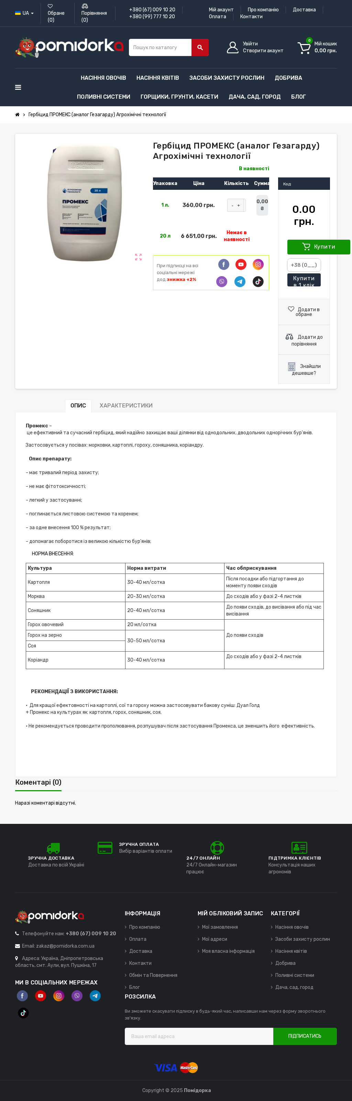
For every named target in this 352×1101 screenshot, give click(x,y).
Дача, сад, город (294, 987)
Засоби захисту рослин (302, 939)
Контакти (251, 17)
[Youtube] (240, 264)
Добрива (285, 963)
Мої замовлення (220, 927)
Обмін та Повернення (153, 975)
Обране (56, 16)
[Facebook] (223, 264)
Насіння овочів (292, 927)
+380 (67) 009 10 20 (152, 10)
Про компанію (263, 10)
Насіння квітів (291, 951)
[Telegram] (239, 281)
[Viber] (221, 281)
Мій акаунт (221, 10)
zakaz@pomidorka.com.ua (65, 946)
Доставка (304, 10)
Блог (134, 987)
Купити (324, 246)
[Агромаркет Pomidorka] (69, 47)
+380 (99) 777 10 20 (152, 17)
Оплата (217, 17)
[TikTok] (258, 281)
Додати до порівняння (307, 340)
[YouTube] (40, 995)
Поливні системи (294, 975)
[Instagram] (58, 995)
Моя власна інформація (228, 951)
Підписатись (304, 1036)
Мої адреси (214, 939)
